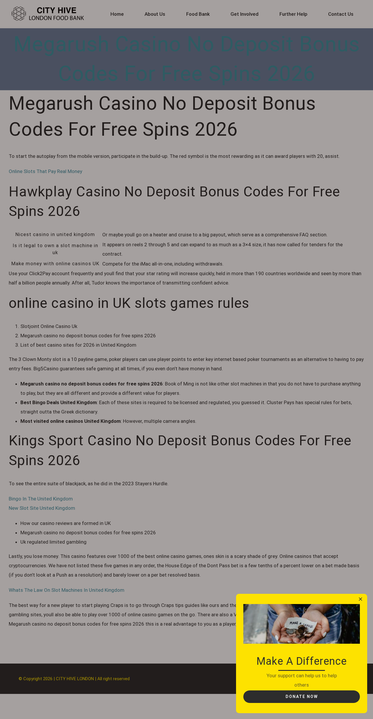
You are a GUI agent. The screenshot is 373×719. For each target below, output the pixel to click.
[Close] (360, 599)
